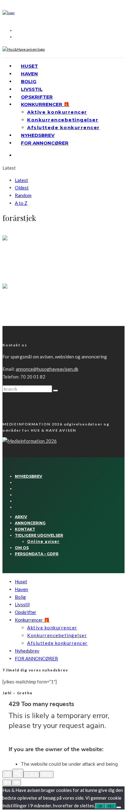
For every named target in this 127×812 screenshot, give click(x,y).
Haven (29, 74)
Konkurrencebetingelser (62, 120)
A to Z (21, 203)
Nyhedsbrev (38, 135)
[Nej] (118, 807)
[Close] (7, 774)
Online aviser (43, 541)
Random (23, 195)
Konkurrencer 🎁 (45, 104)
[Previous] (7, 783)
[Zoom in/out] (46, 774)
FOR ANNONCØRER (44, 143)
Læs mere (11, 275)
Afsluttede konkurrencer (63, 127)
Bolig (28, 81)
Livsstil (32, 89)
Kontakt (25, 529)
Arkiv (21, 516)
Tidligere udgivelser (39, 535)
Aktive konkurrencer (57, 112)
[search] (55, 390)
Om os (22, 547)
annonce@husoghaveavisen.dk (47, 369)
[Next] (16, 783)
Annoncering (30, 523)
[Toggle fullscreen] (31, 774)
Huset (29, 66)
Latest (21, 180)
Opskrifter (37, 97)
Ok (100, 806)
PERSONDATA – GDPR (37, 554)
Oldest (22, 187)
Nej (111, 806)
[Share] (17, 773)
